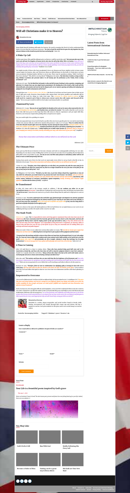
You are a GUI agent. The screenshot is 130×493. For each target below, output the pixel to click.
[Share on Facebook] (128, 136)
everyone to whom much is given (66, 96)
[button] (97, 18)
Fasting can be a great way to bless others (48, 470)
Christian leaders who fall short (37, 92)
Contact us (81, 488)
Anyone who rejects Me (27, 239)
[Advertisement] (100, 116)
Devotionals (20, 385)
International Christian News (66, 18)
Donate (89, 489)
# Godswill (73, 1)
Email (52, 354)
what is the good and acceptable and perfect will (51, 201)
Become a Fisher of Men (26, 468)
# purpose (31, 1)
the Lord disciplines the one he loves (26, 110)
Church (44, 18)
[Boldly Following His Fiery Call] (72, 437)
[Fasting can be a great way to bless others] (50, 459)
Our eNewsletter (81, 18)
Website (21, 362)
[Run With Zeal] (50, 437)
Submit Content (80, 489)
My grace (80, 279)
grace (57, 313)
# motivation (65, 1)
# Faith (48, 1)
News (18, 18)
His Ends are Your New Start (71, 470)
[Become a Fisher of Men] (27, 459)
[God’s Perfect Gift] (27, 437)
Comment (22, 332)
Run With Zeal (45, 446)
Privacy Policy (97, 489)
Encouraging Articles (23, 26)
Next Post (20, 380)
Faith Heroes (52, 18)
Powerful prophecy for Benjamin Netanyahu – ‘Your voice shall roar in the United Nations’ (99, 68)
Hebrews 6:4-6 (20, 217)
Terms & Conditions (108, 489)
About (74, 488)
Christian (51, 313)
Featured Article (27, 18)
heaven (63, 313)
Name (21, 354)
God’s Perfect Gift (23, 446)
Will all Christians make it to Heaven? (39, 31)
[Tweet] (128, 142)
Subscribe (88, 488)
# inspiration (55, 1)
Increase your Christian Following (103, 488)
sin (68, 313)
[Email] (128, 148)
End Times (37, 18)
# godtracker (40, 1)
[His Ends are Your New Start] (72, 459)
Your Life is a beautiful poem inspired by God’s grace (41, 388)
